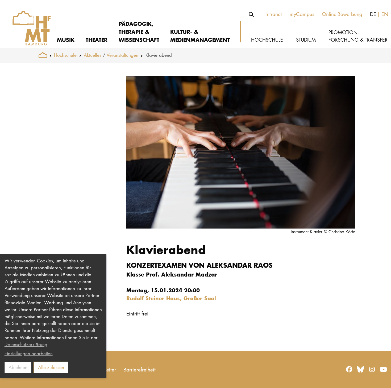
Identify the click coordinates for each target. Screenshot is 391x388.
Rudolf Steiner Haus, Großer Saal (171, 298)
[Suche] (251, 14)
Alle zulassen (51, 367)
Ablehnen (18, 367)
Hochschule (65, 55)
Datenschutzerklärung (26, 344)
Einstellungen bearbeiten (29, 353)
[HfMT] (28, 24)
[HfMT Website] (43, 55)
